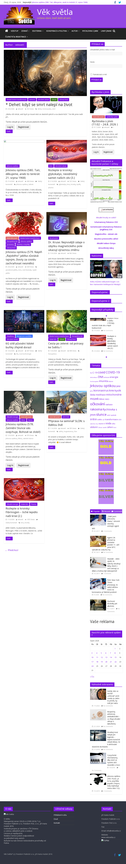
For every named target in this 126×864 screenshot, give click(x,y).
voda (108, 423)
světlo (99, 419)
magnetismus (68, 431)
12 (102, 657)
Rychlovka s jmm (90, 31)
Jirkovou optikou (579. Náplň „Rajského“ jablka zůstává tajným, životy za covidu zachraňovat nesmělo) (24, 257)
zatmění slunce (28, 438)
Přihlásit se (96, 79)
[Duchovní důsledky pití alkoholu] (98, 599)
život (114, 427)
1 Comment (107, 573)
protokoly (10, 244)
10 (92, 657)
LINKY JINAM (106, 31)
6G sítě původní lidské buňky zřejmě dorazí (20, 345)
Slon (75, 431)
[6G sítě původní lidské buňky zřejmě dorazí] (24, 311)
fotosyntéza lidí (12, 241)
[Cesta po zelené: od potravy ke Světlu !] (66, 311)
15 (116, 657)
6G (17, 354)
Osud (56, 819)
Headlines (10, 336)
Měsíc (23, 420)
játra (91, 391)
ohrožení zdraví (43, 100)
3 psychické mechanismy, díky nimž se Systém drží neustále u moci (113, 760)
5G (91, 373)
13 (106, 657)
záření (110, 427)
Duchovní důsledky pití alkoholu (112, 603)
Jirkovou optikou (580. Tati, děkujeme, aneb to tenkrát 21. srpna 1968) (60, 2)
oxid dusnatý (26, 270)
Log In (10, 127)
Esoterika (36, 31)
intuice (111, 381)
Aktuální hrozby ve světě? (106, 217)
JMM (118, 386)
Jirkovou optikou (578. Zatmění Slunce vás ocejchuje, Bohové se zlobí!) (23, 428)
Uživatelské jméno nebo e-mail (102, 49)
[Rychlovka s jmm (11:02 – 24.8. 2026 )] (106, 97)
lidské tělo (53, 339)
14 (111, 657)
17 (92, 662)
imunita (103, 381)
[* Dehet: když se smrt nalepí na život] (45, 51)
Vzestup (14, 31)
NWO (107, 399)
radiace (108, 404)
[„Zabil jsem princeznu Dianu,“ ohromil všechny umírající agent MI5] (98, 514)
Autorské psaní (12, 238)
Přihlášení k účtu (60, 815)
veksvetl (20, 109)
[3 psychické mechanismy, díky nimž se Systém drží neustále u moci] (98, 754)
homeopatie (47, 109)
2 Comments (107, 531)
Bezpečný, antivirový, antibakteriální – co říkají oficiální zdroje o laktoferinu (113, 718)
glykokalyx (62, 184)
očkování (97, 403)
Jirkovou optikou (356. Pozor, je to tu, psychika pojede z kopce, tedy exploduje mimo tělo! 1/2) (113, 782)
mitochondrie (114, 394)
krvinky (73, 184)
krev (50, 166)
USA (119, 419)
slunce (101, 414)
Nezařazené (53, 238)
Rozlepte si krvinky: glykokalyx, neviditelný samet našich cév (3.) (62, 174)
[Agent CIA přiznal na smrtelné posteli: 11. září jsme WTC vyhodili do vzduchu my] (98, 536)
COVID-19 (113, 372)
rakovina (96, 409)
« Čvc (92, 676)
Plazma (33, 504)
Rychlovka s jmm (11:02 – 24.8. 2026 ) (105, 122)
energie (114, 377)
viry (96, 424)
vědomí (94, 427)
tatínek (31, 184)
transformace (111, 419)
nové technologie (25, 354)
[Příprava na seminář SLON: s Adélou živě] (66, 392)
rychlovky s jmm (112, 117)
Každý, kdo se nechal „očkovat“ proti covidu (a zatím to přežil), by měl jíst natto (113, 697)
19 (102, 662)
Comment (118, 511)
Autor (75, 31)
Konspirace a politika (56, 31)
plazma (50, 188)
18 (97, 662)
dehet (40, 109)
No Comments (108, 334)
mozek (94, 399)
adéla (61, 431)
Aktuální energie (12, 417)
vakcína (92, 424)
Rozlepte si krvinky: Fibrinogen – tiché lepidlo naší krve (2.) (22, 512)
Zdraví (24, 31)
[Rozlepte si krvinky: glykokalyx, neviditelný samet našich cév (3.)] (66, 141)
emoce (106, 377)
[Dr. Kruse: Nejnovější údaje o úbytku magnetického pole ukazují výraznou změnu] (66, 213)
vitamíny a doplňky (23, 244)
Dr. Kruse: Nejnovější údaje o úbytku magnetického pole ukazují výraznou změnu (66, 246)
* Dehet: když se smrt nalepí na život (39, 104)
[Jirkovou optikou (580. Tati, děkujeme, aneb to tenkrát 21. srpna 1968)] (24, 141)
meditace (101, 394)
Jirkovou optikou (12, 166)
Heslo (92, 62)
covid (101, 372)
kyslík (78, 184)
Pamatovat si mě (100, 74)
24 (92, 666)
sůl (103, 420)
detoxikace (93, 377)
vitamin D (101, 424)
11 (97, 657)
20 (106, 662)
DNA (100, 377)
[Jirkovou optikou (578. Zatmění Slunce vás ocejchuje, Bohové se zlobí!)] (24, 392)
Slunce (30, 420)
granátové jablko (11, 270)
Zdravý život (63, 100)
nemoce (32, 100)
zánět (104, 427)
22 (116, 662)
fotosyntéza (52, 354)
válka (113, 424)
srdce (93, 419)
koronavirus (101, 390)
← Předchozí (11, 550)
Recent (107, 511)
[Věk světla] (6, 31)
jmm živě (66, 417)
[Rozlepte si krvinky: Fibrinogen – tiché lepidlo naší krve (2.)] (24, 479)
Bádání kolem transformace (16, 100)
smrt (53, 109)
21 (111, 662)
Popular (96, 511)
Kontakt (57, 823)
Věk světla (55, 12)
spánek (113, 415)
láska (92, 394)
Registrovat (23, 127)
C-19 (95, 372)
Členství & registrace (15, 37)
